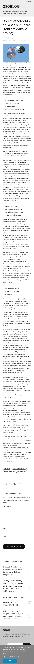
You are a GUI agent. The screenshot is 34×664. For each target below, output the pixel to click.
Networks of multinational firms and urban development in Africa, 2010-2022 (13, 601)
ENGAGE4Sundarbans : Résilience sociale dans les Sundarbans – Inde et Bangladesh (13, 571)
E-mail (5, 536)
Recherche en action (14, 40)
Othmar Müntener (9, 471)
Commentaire (7, 507)
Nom (4, 528)
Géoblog (11, 7)
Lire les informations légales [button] (11, 656)
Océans (5, 40)
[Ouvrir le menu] (30, 5)
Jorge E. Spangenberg (19, 468)
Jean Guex (7, 468)
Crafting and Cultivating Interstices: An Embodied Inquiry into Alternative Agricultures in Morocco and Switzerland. (13, 586)
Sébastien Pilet (21, 471)
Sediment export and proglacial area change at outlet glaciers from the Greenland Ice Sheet (13, 615)
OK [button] (10, 661)
